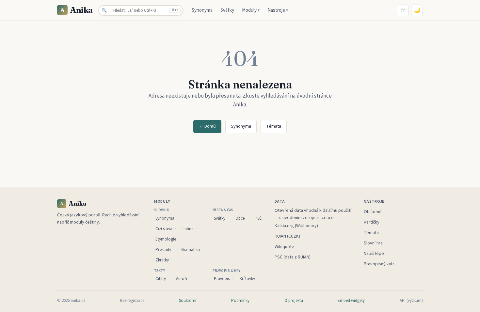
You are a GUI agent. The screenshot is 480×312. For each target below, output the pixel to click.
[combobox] (140, 10)
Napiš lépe (374, 253)
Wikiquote (284, 246)
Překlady (163, 250)
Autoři (181, 279)
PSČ (258, 218)
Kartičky (371, 222)
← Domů (207, 126)
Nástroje (277, 10)
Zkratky (162, 260)
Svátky (227, 10)
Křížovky (247, 279)
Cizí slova (163, 229)
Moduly (251, 10)
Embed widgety (351, 301)
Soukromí (187, 301)
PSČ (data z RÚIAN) (293, 257)
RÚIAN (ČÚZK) (287, 236)
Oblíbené (373, 212)
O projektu (293, 301)
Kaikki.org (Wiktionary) (296, 226)
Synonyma (202, 10)
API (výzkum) (411, 301)
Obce (240, 218)
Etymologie (165, 239)
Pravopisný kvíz (379, 264)
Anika (76, 10)
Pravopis (222, 279)
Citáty (160, 279)
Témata (273, 126)
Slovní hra (373, 243)
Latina (188, 229)
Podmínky (240, 301)
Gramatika (190, 250)
